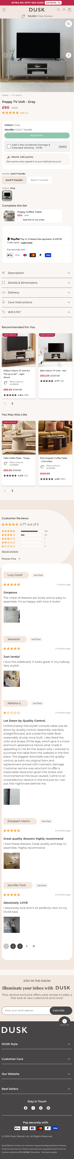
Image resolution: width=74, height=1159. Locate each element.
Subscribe (58, 1010)
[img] (11, 585)
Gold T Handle (16, 181)
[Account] (64, 9)
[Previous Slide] (5, 55)
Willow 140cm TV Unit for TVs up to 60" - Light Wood (16, 373)
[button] (58, 9)
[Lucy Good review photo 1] (11, 614)
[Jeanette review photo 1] (11, 679)
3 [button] (20, 946)
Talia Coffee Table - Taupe (16, 458)
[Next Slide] (68, 55)
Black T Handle (41, 181)
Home (5, 95)
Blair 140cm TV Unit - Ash (53, 370)
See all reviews (10, 551)
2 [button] (13, 946)
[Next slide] (12, 403)
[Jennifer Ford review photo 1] (11, 925)
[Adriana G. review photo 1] (11, 796)
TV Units (17, 95)
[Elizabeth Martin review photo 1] (11, 861)
